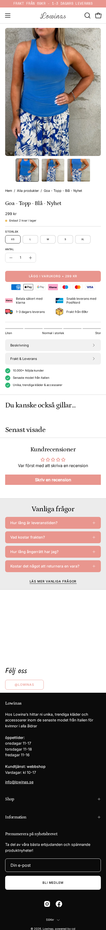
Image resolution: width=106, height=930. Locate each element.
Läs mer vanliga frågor (53, 581)
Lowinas (13, 703)
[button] (87, 15)
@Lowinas (24, 685)
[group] (53, 3)
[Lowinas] (53, 15)
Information (15, 817)
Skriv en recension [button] (53, 479)
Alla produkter (28, 191)
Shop (9, 799)
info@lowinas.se (19, 782)
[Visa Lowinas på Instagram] (47, 904)
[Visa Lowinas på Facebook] (59, 904)
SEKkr (50, 919)
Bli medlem (53, 883)
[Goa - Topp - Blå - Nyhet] (27, 170)
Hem (8, 191)
